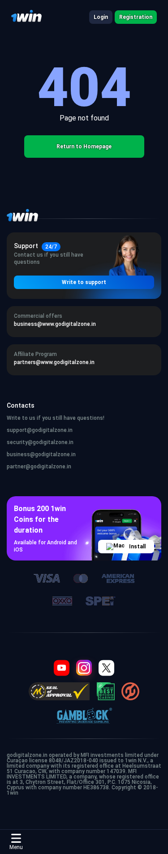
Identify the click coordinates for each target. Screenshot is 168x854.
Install (137, 546)
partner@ (18, 466)
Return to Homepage (84, 146)
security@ (20, 442)
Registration (135, 17)
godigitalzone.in (53, 442)
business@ (21, 454)
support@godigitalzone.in (40, 430)
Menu (16, 847)
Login (101, 17)
